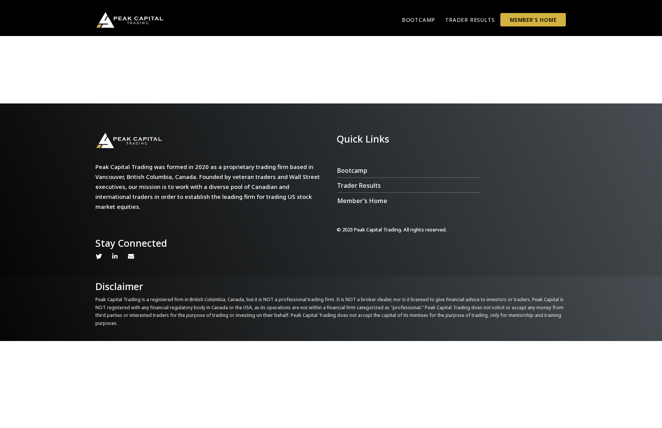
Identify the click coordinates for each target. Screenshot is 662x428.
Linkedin (115, 256)
